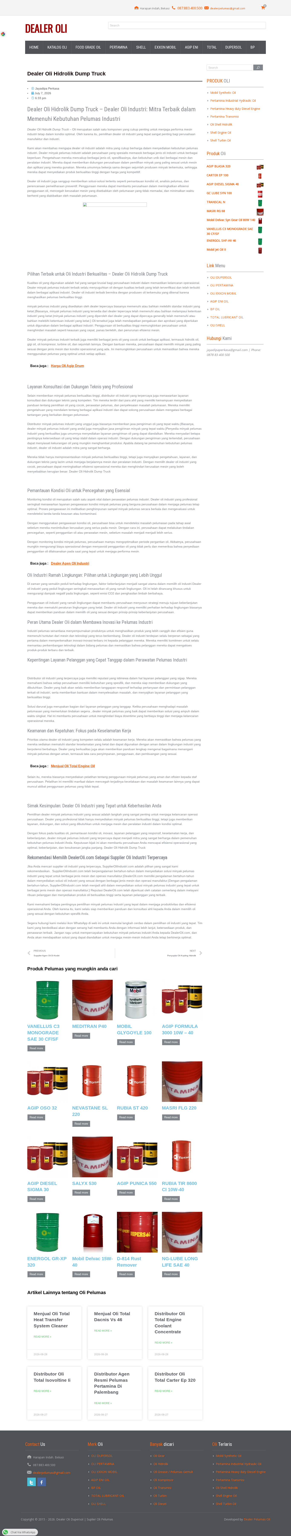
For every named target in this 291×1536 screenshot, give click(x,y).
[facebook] (41, 1482)
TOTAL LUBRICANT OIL (226, 317)
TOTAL (212, 47)
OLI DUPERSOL (221, 277)
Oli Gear (158, 1456)
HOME (34, 47)
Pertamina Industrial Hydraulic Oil (233, 100)
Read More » (42, 1336)
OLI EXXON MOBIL (223, 293)
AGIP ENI (191, 47)
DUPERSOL (233, 47)
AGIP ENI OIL (219, 301)
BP (253, 47)
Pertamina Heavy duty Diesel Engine (235, 109)
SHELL (141, 47)
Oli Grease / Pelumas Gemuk (173, 1472)
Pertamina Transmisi (224, 116)
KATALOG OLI (57, 47)
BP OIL (215, 309)
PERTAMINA (118, 47)
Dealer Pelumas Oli (257, 1519)
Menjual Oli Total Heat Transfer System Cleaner (52, 1319)
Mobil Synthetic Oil (223, 93)
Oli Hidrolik (160, 1464)
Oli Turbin (160, 1496)
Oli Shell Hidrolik (221, 124)
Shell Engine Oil (220, 132)
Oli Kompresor (163, 1480)
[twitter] (31, 1482)
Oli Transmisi (162, 1488)
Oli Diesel (159, 1504)
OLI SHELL (217, 325)
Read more (36, 1048)
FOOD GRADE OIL (88, 47)
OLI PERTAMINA (221, 285)
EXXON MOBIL (165, 47)
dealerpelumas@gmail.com (227, 8)
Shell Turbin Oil (220, 140)
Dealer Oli (46, 28)
